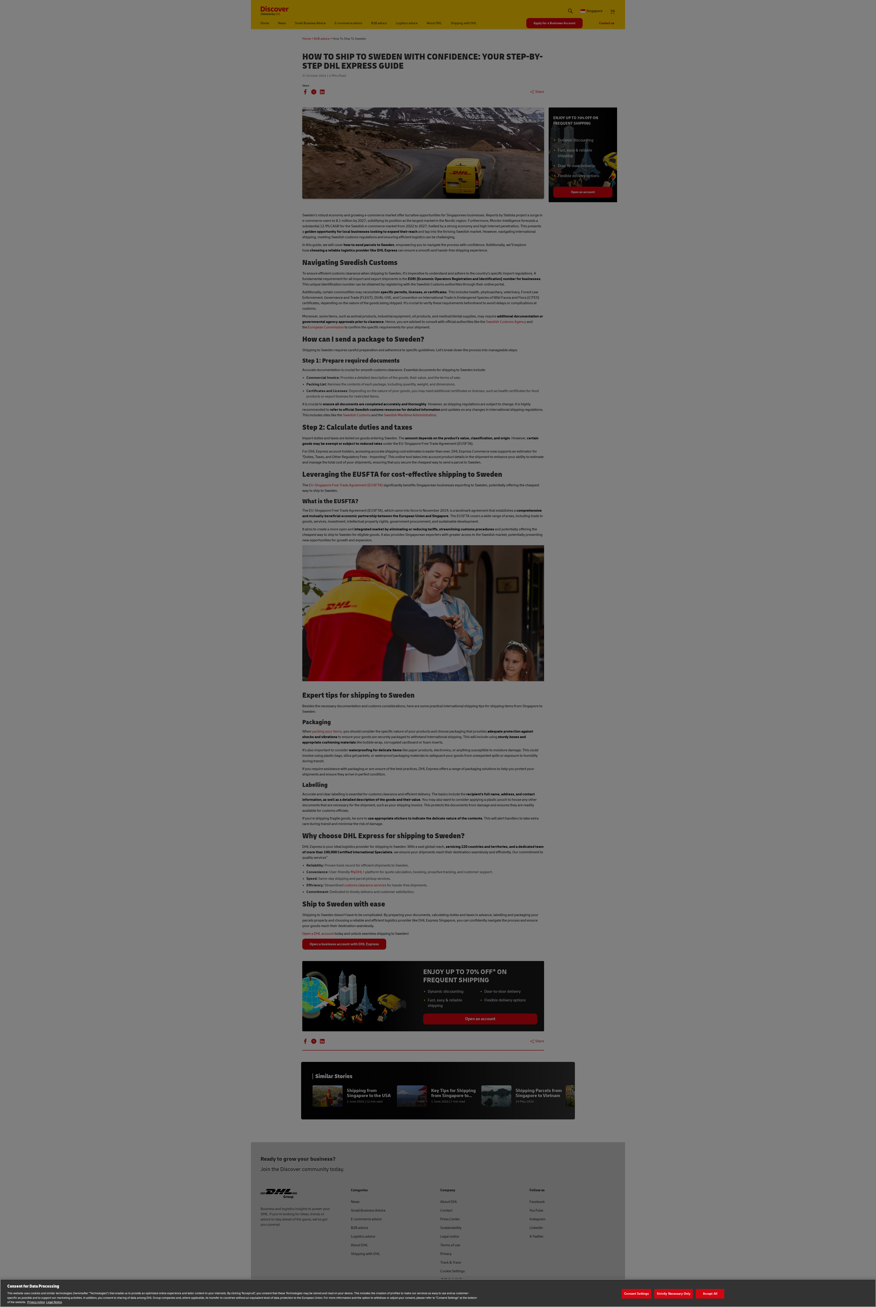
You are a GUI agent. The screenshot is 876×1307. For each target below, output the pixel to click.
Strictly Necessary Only (673, 1293)
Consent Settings (636, 1293)
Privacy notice (36, 1302)
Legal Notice (54, 1302)
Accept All (710, 1293)
